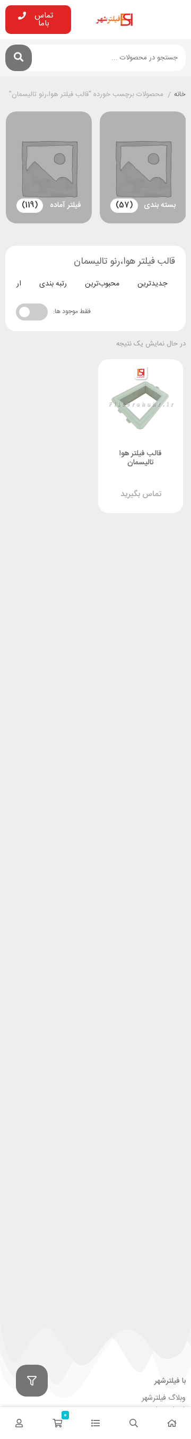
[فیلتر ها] (32, 1381)
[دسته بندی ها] (95, 1423)
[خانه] (172, 1423)
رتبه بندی (53, 284)
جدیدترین (152, 284)
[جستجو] (18, 58)
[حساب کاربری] (19, 1423)
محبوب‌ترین (102, 284)
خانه (180, 95)
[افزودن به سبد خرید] (116, 483)
